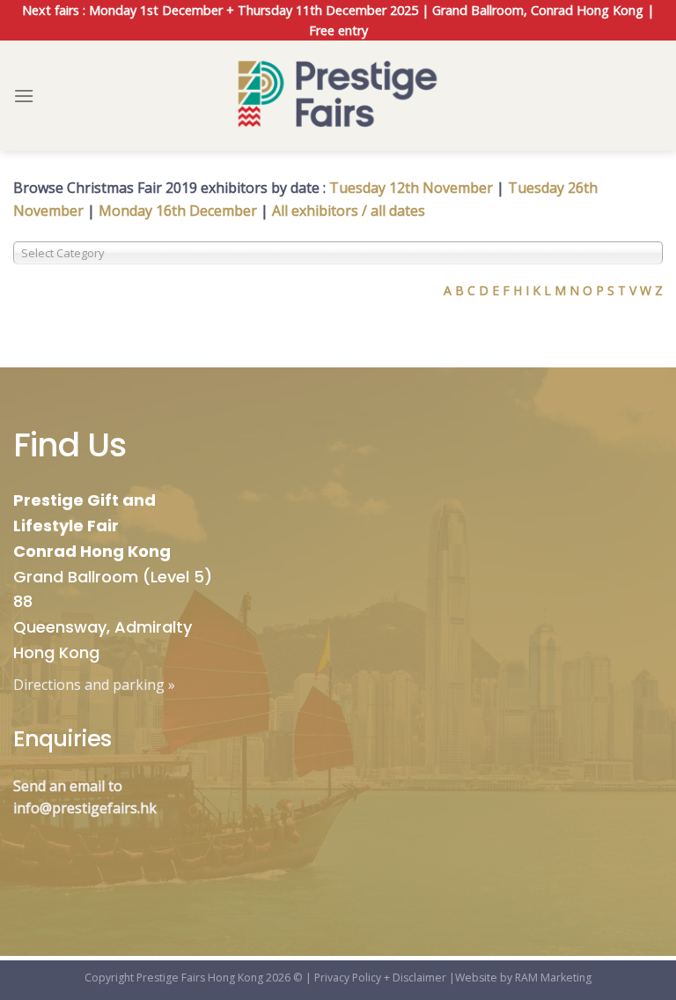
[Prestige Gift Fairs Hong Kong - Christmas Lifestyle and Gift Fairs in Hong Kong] (338, 96)
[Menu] (23, 95)
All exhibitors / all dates (348, 210)
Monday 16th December (178, 210)
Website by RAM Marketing (523, 977)
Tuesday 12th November (411, 187)
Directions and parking (89, 684)
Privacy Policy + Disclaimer (380, 977)
